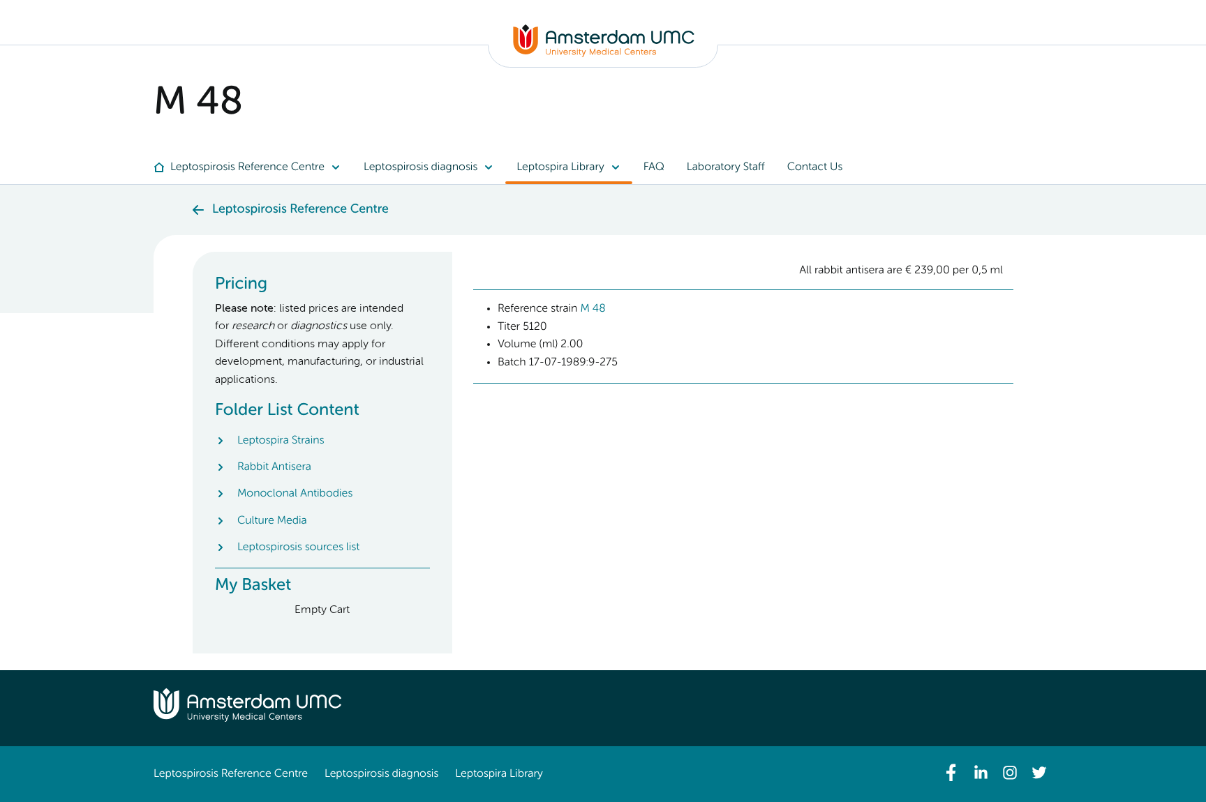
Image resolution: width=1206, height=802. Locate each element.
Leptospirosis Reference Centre (231, 774)
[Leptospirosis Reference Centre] (603, 54)
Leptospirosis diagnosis (381, 774)
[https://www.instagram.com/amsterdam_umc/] (1010, 772)
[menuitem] (253, 167)
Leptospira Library (498, 774)
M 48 (592, 309)
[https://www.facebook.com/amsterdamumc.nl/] (951, 772)
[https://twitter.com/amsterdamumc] (1039, 772)
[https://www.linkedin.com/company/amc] (980, 772)
